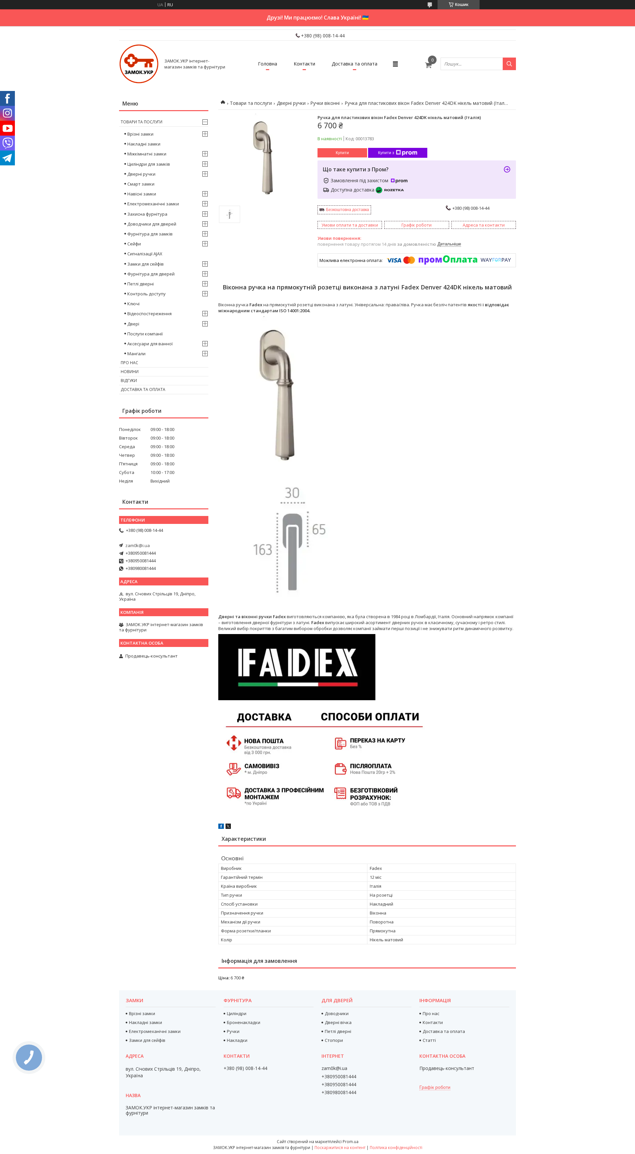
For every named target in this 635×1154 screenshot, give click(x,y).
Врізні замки (140, 134)
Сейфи (134, 244)
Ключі (133, 304)
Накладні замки (143, 144)
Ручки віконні (325, 103)
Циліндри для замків (148, 164)
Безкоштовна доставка (347, 209)
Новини (130, 371)
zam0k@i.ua (137, 545)
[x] (228, 827)
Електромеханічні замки (153, 204)
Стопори (334, 1040)
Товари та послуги (251, 103)
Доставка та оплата (354, 64)
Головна (267, 64)
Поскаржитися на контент (340, 1147)
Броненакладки (243, 1022)
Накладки (237, 1040)
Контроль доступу (146, 294)
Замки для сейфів (145, 264)
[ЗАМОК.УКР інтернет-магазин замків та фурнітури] (139, 64)
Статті (429, 1040)
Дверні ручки (291, 103)
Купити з (386, 152)
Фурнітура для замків (150, 234)
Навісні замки (141, 194)
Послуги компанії (145, 334)
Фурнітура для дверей (151, 274)
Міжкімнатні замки (146, 154)
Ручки (233, 1031)
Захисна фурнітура (147, 214)
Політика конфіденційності (396, 1147)
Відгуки (129, 380)
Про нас (129, 362)
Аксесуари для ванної (150, 344)
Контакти (304, 64)
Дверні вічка (338, 1022)
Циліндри (236, 1013)
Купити (342, 152)
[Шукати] (509, 64)
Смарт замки (140, 184)
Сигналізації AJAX (144, 254)
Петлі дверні (140, 284)
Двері (133, 324)
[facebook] (221, 827)
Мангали (136, 354)
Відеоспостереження (149, 314)
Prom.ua (351, 1141)
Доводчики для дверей (151, 224)
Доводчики (337, 1013)
